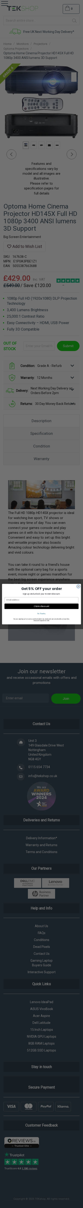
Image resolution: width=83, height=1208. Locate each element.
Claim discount (41, 606)
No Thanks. (41, 613)
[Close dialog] (78, 586)
